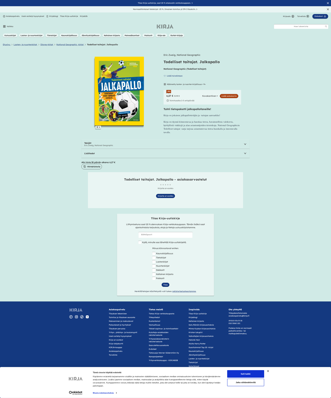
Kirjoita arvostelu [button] (165, 196)
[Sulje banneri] (268, 371)
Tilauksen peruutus (117, 328)
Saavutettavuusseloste (159, 345)
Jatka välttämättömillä (246, 382)
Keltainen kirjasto (164, 274)
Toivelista (113, 355)
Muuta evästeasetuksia (103, 393)
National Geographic (175, 69)
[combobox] (301, 26)
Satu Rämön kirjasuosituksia (201, 325)
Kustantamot (154, 321)
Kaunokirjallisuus (164, 253)
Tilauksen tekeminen (118, 313)
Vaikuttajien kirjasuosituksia (201, 336)
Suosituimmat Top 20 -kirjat (201, 347)
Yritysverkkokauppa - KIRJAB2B (163, 360)
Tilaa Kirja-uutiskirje (69, 16)
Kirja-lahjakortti (116, 343)
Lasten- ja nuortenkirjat (199, 358)
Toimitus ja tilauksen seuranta (122, 317)
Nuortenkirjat (162, 266)
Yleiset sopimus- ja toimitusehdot (163, 328)
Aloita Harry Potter (197, 343)
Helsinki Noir (194, 340)
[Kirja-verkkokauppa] (76, 310)
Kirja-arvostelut (116, 340)
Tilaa (165, 285)
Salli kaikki (245, 374)
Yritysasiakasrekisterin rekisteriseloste (159, 340)
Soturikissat (194, 366)
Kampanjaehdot (156, 356)
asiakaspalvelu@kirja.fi (239, 316)
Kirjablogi (53, 16)
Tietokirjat (161, 257)
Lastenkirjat (162, 261)
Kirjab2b (84, 16)
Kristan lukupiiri (196, 332)
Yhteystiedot (154, 317)
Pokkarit (160, 278)
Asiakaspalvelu (13, 16)
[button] (8, 26)
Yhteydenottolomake (238, 313)
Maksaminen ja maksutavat (121, 321)
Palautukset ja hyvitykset (120, 325)
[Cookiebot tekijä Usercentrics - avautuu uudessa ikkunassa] (75, 393)
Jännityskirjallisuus (197, 355)
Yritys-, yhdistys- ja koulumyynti (123, 332)
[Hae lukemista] (326, 26)
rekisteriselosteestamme (184, 291)
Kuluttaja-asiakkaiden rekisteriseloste (158, 333)
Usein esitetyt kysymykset (32, 16)
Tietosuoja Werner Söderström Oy (164, 353)
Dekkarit (160, 270)
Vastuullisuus (154, 325)
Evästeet (152, 349)
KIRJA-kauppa (115, 347)
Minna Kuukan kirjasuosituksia (202, 328)
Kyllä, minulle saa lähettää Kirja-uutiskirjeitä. (164, 242)
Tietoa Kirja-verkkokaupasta (161, 313)
